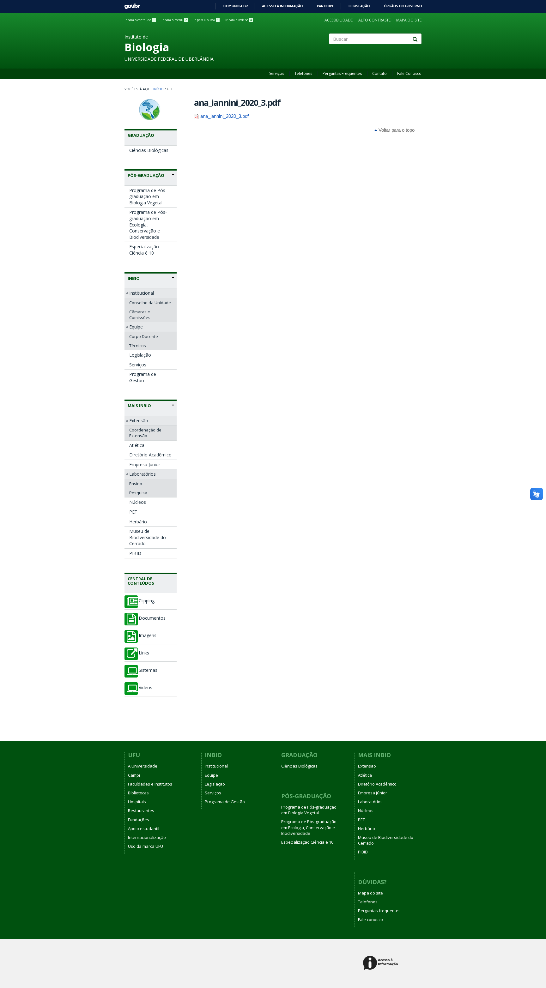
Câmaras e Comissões (139, 314)
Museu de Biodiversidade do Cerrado (147, 537)
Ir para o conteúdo (139, 20)
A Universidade (142, 766)
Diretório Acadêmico (150, 455)
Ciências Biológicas (148, 150)
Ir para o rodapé (238, 20)
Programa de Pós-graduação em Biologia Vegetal (148, 196)
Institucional (141, 293)
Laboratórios (142, 474)
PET (133, 512)
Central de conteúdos (141, 581)
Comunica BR (235, 6)
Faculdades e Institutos (150, 784)
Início (158, 89)
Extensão (138, 421)
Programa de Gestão (142, 377)
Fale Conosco (409, 73)
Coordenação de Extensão (145, 432)
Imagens (147, 635)
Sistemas (148, 670)
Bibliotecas (138, 793)
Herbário (138, 522)
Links (144, 653)
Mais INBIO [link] (139, 405)
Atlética (136, 445)
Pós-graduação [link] (146, 175)
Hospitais (137, 801)
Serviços (276, 73)
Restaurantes (141, 810)
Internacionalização (147, 837)
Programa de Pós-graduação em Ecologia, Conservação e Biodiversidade (148, 224)
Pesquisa (138, 493)
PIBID (135, 553)
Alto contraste (374, 20)
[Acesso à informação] (381, 963)
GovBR (130, 4)
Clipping (147, 601)
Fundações (138, 819)
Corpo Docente (143, 336)
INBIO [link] (134, 278)
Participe (325, 6)
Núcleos (137, 502)
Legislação (359, 6)
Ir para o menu (174, 20)
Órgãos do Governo (403, 6)
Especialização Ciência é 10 (144, 250)
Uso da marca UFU (145, 846)
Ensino (135, 483)
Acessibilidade (339, 20)
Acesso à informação (282, 6)
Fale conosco (370, 919)
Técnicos (137, 345)
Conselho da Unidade (150, 302)
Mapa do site (409, 20)
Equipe (136, 327)
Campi (134, 775)
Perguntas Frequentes (342, 73)
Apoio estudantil (143, 828)
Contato (379, 73)
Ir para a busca (206, 20)
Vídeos (145, 687)
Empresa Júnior (144, 464)
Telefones (303, 73)
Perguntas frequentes (379, 910)
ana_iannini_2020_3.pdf (224, 116)
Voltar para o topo (396, 130)
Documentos (152, 618)
